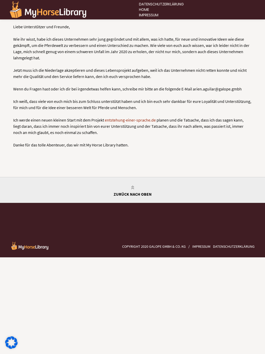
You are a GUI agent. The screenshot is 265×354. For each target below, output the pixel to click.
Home (144, 9)
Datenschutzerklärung (161, 4)
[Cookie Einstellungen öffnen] (11, 347)
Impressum (148, 15)
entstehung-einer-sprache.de (130, 120)
